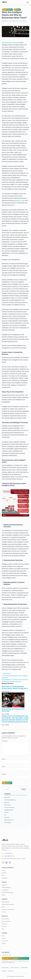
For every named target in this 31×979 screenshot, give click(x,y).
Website (4, 774)
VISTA (3, 870)
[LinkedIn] (6, 862)
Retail (3, 907)
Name (4, 759)
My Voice (7, 817)
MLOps (3, 895)
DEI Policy (11, 971)
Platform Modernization (7, 892)
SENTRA (4, 873)
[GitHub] (9, 862)
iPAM (3, 875)
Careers (4, 938)
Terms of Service (15, 967)
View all (3, 912)
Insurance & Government (8, 909)
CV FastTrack (5, 890)
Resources (4, 926)
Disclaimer (4, 971)
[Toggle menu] (27, 2)
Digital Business (8, 810)
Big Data (6, 802)
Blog (3, 929)
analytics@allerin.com (9, 856)
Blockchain (7, 805)
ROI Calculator (5, 918)
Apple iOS (7, 797)
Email (4, 766)
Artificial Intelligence (7, 9)
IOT (5, 815)
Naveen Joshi (17, 21)
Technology (17, 9)
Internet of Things (19, 200)
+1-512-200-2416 (8, 853)
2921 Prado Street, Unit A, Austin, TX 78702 (14, 858)
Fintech (6, 812)
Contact (4, 943)
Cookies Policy (24, 967)
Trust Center (5, 940)
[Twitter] (3, 862)
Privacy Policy (18, 961)
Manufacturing (5, 902)
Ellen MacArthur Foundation (10, 42)
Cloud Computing (9, 807)
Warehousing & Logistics (8, 904)
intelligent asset (6, 673)
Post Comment (7, 782)
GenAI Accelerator (6, 887)
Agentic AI (4, 885)
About (3, 935)
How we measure (6, 921)
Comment (4, 741)
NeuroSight (4, 878)
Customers (4, 924)
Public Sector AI (8, 820)
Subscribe (15, 958)
